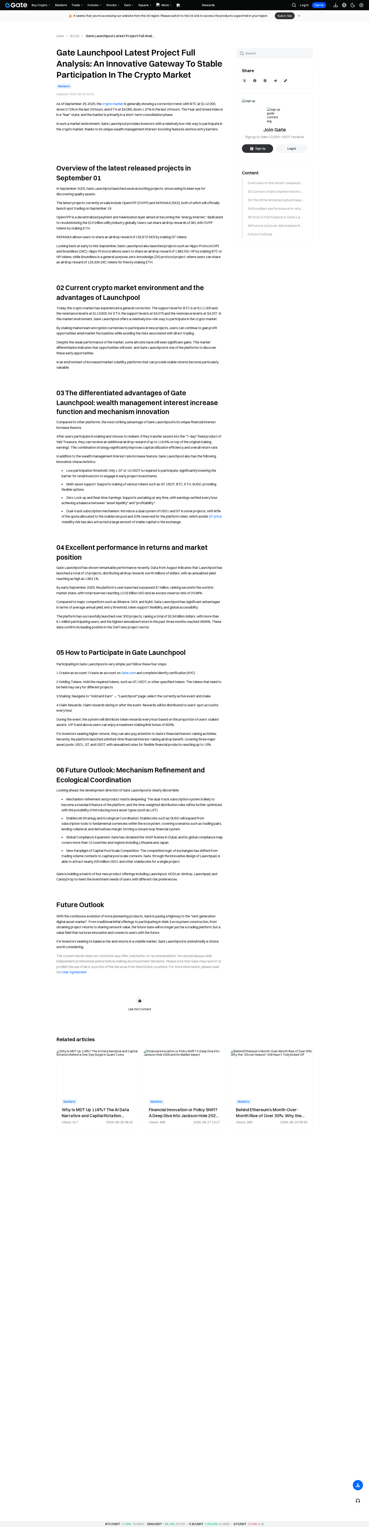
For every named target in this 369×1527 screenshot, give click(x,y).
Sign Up (319, 5)
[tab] (274, 183)
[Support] (358, 1500)
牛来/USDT (196, 1524)
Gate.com (128, 673)
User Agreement (74, 972)
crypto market (112, 104)
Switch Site (284, 16)
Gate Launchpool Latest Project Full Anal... (120, 36)
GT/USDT (239, 1524)
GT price (215, 516)
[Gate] (16, 5)
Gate (60, 36)
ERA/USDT (154, 1524)
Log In (304, 5)
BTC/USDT (112, 1524)
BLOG (74, 36)
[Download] (358, 1485)
